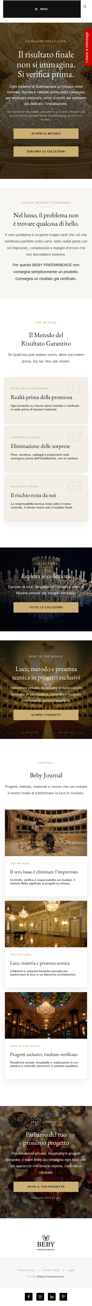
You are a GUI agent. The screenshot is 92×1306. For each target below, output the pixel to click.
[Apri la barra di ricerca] (85, 6)
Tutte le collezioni (46, 607)
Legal (71, 1270)
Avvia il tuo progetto (46, 1186)
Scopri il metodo (46, 133)
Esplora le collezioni (46, 151)
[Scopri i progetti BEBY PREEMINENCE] (46, 1015)
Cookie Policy (51, 1270)
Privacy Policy (26, 1270)
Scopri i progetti (46, 714)
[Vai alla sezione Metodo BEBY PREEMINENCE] (46, 833)
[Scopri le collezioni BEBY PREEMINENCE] (46, 924)
